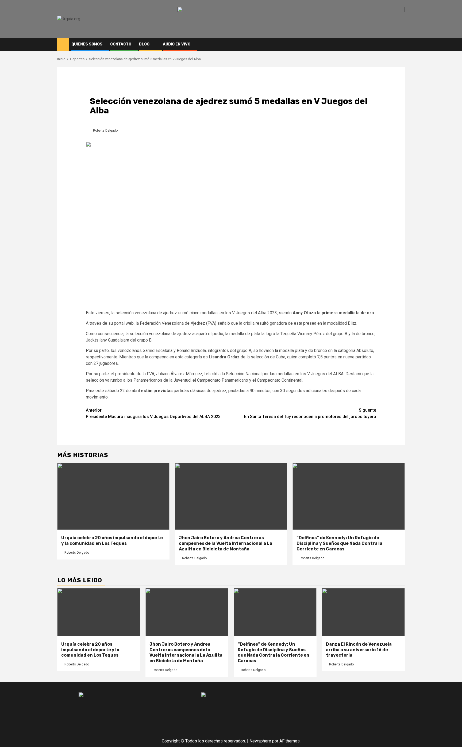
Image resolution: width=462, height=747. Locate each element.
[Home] (63, 44)
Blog (144, 44)
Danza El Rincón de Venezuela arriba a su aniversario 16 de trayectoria (359, 650)
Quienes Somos (86, 44)
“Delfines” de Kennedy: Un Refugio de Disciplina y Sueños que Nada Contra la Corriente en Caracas (339, 543)
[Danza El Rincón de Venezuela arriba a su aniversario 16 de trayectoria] (363, 612)
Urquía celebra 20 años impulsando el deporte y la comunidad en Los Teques (112, 540)
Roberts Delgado (105, 130)
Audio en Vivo (176, 44)
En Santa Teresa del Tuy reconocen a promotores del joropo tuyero (310, 413)
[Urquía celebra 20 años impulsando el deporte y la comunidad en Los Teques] (113, 496)
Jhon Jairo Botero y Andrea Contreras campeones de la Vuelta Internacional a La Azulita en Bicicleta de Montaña (225, 543)
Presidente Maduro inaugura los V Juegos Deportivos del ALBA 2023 (153, 413)
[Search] (401, 44)
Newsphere (260, 741)
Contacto (120, 44)
